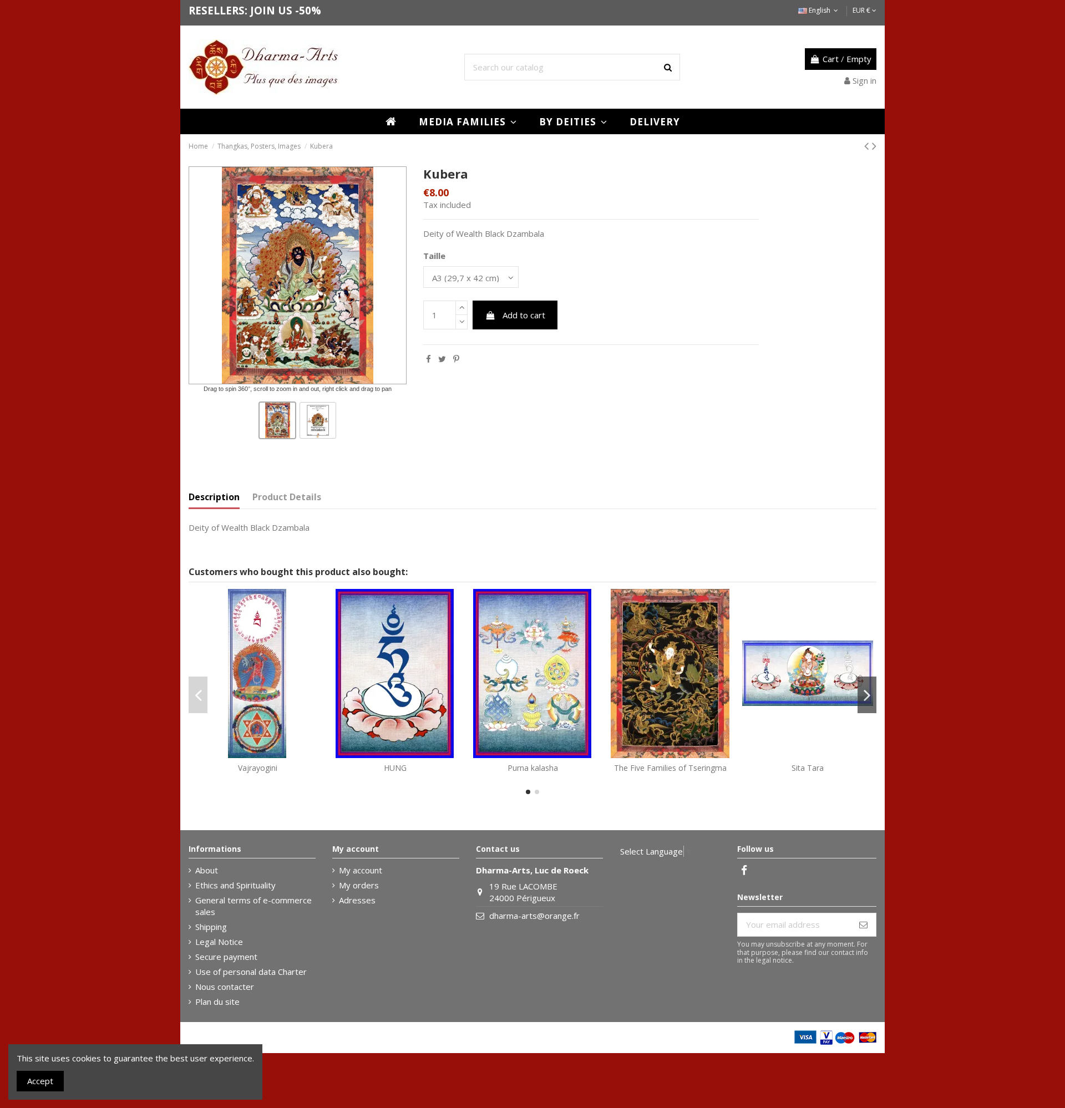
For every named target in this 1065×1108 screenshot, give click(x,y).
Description (214, 497)
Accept (40, 1080)
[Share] (428, 358)
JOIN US (271, 10)
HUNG (395, 768)
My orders (359, 885)
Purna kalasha (533, 768)
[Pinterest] (456, 358)
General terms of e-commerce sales (253, 905)
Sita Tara (808, 768)
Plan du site (217, 1001)
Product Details (286, 497)
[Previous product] (868, 145)
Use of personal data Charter (251, 971)
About (206, 870)
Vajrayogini (257, 768)
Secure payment (226, 956)
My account (360, 870)
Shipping (211, 926)
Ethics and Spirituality (235, 885)
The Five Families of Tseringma (670, 768)
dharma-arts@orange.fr (534, 915)
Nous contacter (224, 986)
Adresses (357, 900)
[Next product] (874, 145)
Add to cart (524, 315)
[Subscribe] (863, 924)
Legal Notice (219, 941)
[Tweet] (442, 358)
